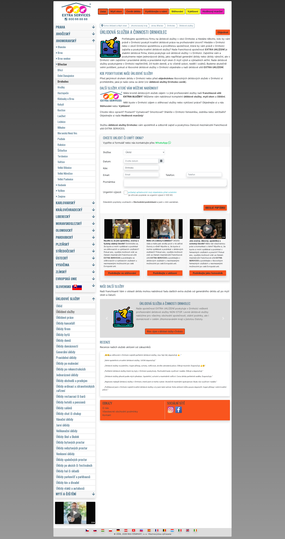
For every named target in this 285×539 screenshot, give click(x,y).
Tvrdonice (63, 156)
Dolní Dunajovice (66, 75)
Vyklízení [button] (192, 11)
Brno (60, 52)
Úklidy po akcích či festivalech (74, 465)
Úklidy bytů (63, 334)
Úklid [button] (103, 11)
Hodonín (62, 185)
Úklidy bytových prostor (70, 442)
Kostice (61, 110)
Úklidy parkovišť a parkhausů (73, 476)
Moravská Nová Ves (67, 133)
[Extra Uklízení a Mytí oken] (76, 9)
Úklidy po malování (67, 363)
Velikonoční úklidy (66, 430)
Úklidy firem (63, 328)
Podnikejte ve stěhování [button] (122, 273)
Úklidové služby (65, 311)
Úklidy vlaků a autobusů (70, 488)
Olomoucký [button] (64, 230)
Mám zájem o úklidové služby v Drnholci (165, 331)
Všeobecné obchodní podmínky (120, 411)
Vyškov (61, 190)
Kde (105, 168)
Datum (106, 161)
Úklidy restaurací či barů (70, 396)
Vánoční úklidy (64, 419)
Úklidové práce (64, 317)
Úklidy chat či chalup (68, 413)
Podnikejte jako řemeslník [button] (208, 273)
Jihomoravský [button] (66, 40)
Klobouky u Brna (66, 99)
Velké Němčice (65, 173)
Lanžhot (62, 116)
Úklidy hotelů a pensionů (70, 402)
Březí (60, 70)
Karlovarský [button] (65, 202)
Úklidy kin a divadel (67, 482)
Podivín (61, 139)
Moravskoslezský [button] (69, 223)
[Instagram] (170, 409)
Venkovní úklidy (65, 453)
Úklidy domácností (67, 346)
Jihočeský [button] (63, 33)
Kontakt (106, 415)
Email (106, 175)
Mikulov (61, 127)
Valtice (61, 162)
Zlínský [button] (61, 271)
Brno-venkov (64, 58)
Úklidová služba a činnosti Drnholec (165, 303)
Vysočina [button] (62, 264)
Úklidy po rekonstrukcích (71, 368)
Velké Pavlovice (65, 179)
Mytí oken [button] (116, 11)
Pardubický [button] (64, 237)
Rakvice (61, 144)
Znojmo (61, 196)
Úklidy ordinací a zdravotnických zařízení (75, 388)
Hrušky (61, 87)
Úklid (59, 305)
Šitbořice (62, 150)
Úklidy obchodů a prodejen (71, 380)
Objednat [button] (222, 32)
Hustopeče (63, 93)
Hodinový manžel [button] (212, 11)
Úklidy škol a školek (67, 436)
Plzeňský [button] (62, 244)
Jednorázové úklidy (67, 374)
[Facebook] (178, 409)
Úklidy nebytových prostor (71, 447)
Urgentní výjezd (112, 192)
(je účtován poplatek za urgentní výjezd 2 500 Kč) (150, 195)
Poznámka (109, 181)
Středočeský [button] (65, 250)
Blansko (62, 47)
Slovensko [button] (63, 286)
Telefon (170, 175)
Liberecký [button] (63, 216)
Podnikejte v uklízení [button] (165, 273)
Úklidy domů (63, 340)
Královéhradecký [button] (69, 209)
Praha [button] (60, 26)
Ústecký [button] (62, 257)
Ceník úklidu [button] (133, 11)
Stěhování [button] (177, 11)
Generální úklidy (65, 351)
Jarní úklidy (63, 424)
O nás (105, 407)
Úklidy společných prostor (71, 459)
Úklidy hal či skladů (67, 470)
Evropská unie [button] (66, 278)
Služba (107, 152)
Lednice (61, 121)
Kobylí (61, 104)
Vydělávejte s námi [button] (156, 11)
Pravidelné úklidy (66, 357)
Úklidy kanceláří (65, 323)
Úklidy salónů (64, 407)
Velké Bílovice (65, 167)
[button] (106, 318)
